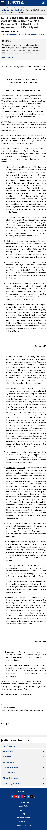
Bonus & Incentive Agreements (31, 34)
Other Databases (10, 778)
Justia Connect (23, 802)
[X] (31, 796)
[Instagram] (22, 796)
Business (7, 756)
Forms (9, 8)
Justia (3, 8)
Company (23, 810)
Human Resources (9, 34)
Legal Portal (23, 806)
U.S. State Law (9, 772)
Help (23, 814)
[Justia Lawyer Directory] (34, 796)
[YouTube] (15, 796)
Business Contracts (20, 8)
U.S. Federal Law (10, 767)
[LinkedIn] (12, 796)
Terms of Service (23, 818)
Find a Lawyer (9, 746)
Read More (7, 57)
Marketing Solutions (12, 783)
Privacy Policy (23, 822)
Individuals (8, 751)
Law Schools (8, 762)
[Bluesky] (28, 796)
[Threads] (25, 796)
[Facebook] (18, 796)
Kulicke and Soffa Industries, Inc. (12, 10)
